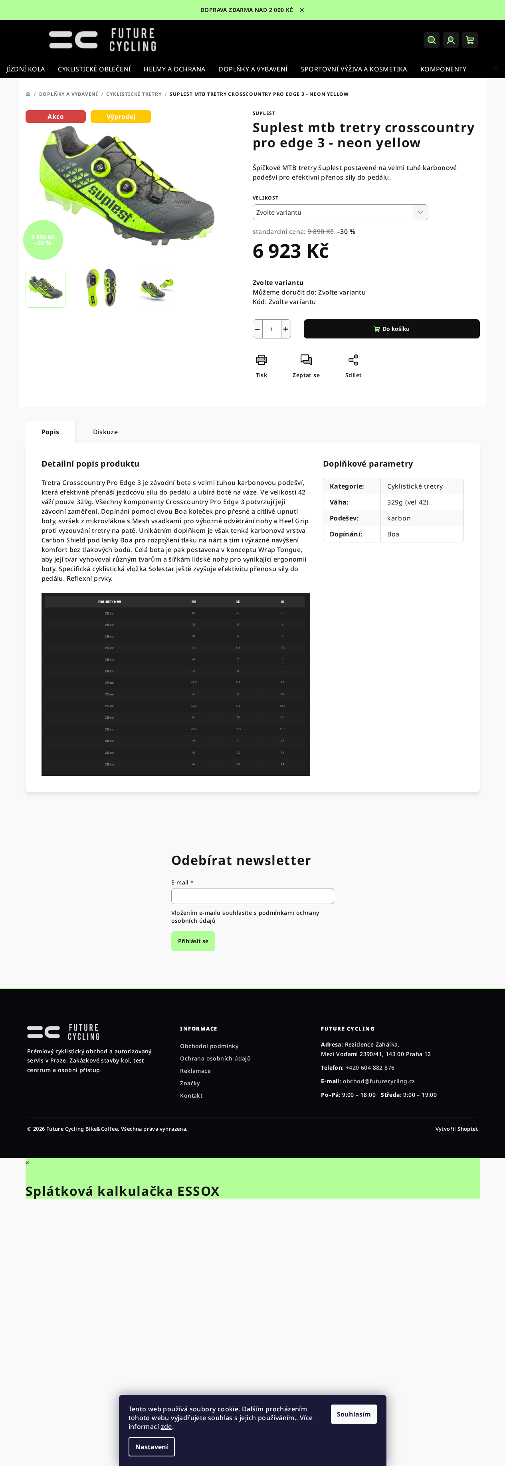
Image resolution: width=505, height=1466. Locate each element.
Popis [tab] (50, 431)
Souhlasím (354, 1414)
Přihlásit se (193, 941)
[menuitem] (25, 69)
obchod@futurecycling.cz (379, 1081)
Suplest (264, 113)
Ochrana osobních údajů (215, 1058)
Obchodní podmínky (209, 1046)
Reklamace (195, 1070)
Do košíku (396, 328)
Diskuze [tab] (105, 431)
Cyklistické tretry (415, 486)
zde (166, 1426)
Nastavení (151, 1446)
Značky (190, 1083)
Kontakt (191, 1095)
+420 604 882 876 (370, 1067)
